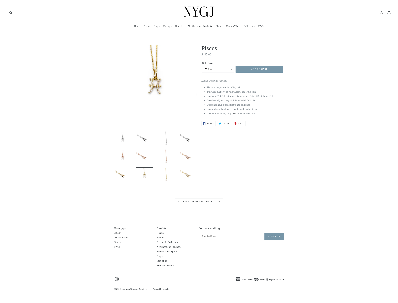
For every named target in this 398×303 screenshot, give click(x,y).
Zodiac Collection (165, 265)
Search (117, 242)
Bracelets (179, 26)
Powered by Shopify (161, 289)
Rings (157, 26)
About (147, 26)
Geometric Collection (167, 242)
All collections (121, 237)
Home (137, 26)
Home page (120, 228)
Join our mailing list (212, 228)
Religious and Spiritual (168, 251)
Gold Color (207, 63)
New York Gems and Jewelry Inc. (135, 289)
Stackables (162, 261)
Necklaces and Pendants (200, 26)
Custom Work (233, 26)
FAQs (261, 26)
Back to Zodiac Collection (201, 201)
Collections (249, 26)
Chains (218, 26)
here (234, 113)
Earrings (167, 26)
